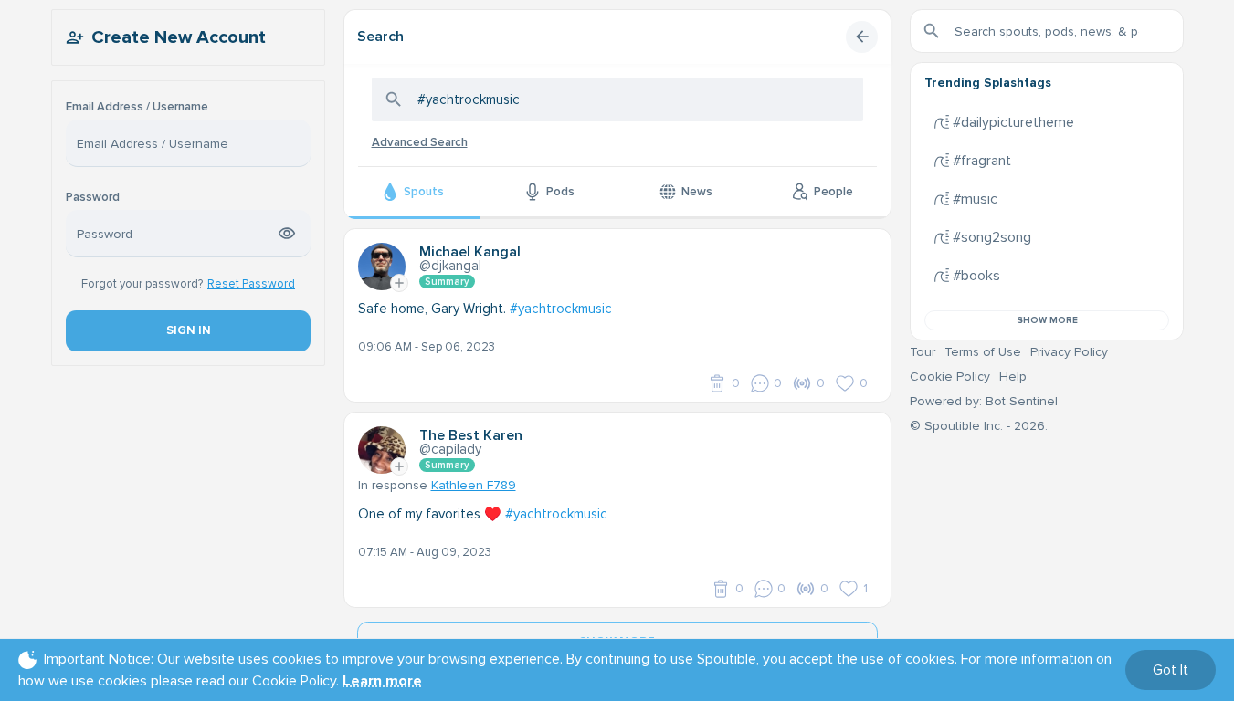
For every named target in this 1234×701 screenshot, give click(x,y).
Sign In (187, 330)
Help (1013, 376)
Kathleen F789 (473, 485)
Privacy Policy (1069, 352)
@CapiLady (450, 449)
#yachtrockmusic (561, 308)
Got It (1170, 670)
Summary (447, 282)
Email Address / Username (137, 107)
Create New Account (178, 37)
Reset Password (251, 284)
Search (380, 36)
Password (93, 198)
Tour (922, 352)
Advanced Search (420, 142)
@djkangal (450, 265)
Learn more (382, 681)
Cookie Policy (950, 376)
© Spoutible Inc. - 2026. (979, 426)
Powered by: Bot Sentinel (984, 401)
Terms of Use (982, 352)
